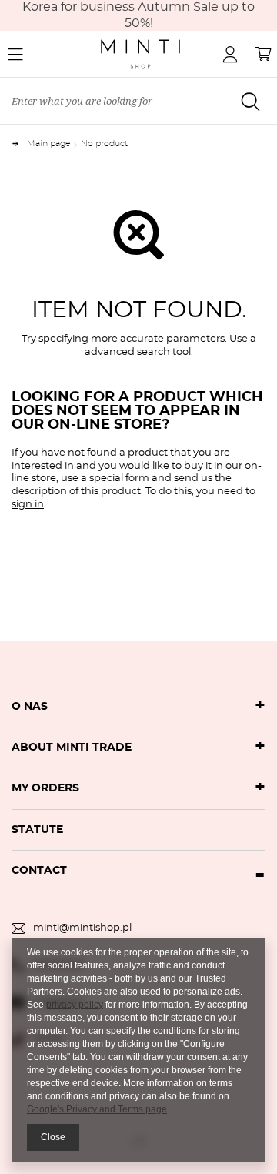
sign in (28, 505)
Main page (49, 143)
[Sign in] (230, 54)
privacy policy (74, 1004)
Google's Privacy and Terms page (97, 1109)
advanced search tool (138, 352)
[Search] (250, 102)
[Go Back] (19, 143)
